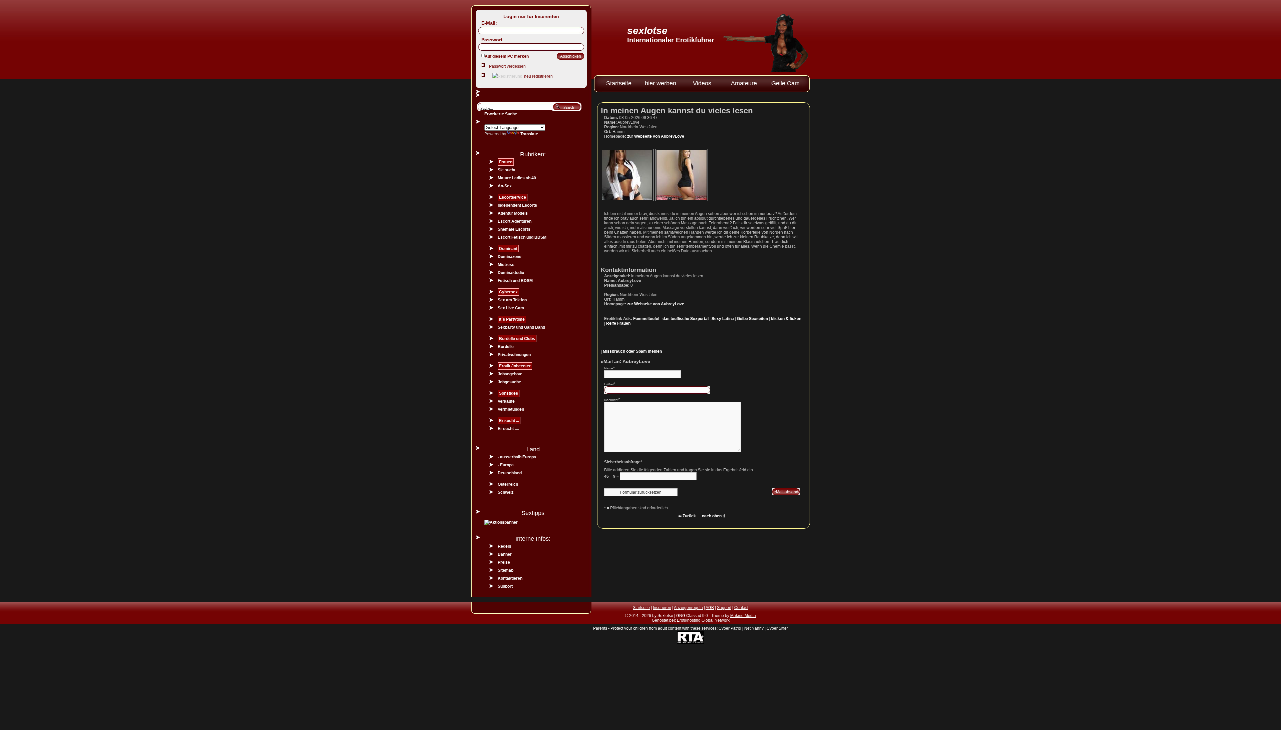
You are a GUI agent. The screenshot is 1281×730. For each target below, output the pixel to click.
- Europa (506, 465)
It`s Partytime (512, 319)
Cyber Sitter (777, 628)
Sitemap (505, 570)
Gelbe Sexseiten (752, 318)
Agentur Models (513, 213)
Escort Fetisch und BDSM (522, 237)
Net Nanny (754, 628)
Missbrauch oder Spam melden (632, 351)
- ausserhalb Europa (517, 457)
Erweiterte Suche (500, 114)
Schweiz (505, 492)
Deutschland (510, 473)
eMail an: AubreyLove (625, 361)
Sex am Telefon (512, 300)
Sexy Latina (723, 318)
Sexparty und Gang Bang (521, 327)
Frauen (505, 162)
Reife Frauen (618, 323)
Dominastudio (511, 272)
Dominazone (509, 256)
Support (505, 586)
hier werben (660, 83)
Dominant (508, 248)
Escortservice (512, 197)
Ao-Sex (505, 186)
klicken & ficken (786, 318)
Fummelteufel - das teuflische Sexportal (671, 318)
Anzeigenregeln (688, 607)
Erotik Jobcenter (515, 366)
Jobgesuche (509, 382)
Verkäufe (506, 401)
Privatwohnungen (514, 354)
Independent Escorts (517, 205)
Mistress (506, 264)
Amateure (744, 83)
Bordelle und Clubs (517, 338)
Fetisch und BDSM (515, 280)
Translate (529, 134)
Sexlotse (647, 30)
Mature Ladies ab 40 (517, 178)
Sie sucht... (508, 170)
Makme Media (743, 615)
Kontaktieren (510, 578)
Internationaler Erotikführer (670, 40)
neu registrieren (538, 76)
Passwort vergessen (507, 66)
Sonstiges (508, 393)
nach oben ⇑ (714, 516)
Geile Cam (785, 83)
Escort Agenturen (514, 221)
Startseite (618, 83)
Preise (504, 562)
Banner (505, 554)
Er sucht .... (508, 428)
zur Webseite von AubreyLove (655, 136)
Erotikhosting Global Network (703, 620)
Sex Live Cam (511, 308)
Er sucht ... (509, 420)
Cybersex (508, 292)
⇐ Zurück (687, 516)
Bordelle (506, 346)
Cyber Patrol (730, 628)
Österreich (508, 484)
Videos (702, 83)
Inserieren (662, 607)
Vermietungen (511, 409)
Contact (741, 607)
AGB (710, 607)
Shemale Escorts (514, 229)
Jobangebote (510, 374)
